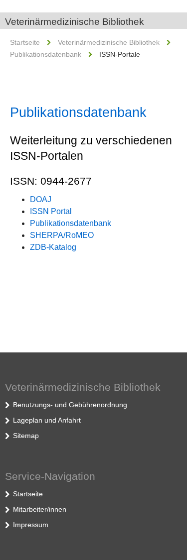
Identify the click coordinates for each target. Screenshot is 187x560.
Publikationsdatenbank (45, 54)
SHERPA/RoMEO (62, 235)
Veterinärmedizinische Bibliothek (74, 21)
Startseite (25, 42)
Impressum (30, 525)
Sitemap (26, 436)
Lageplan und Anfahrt (47, 420)
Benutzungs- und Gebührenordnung (70, 405)
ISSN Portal (51, 211)
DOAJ (40, 199)
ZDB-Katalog (53, 247)
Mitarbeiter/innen (39, 509)
